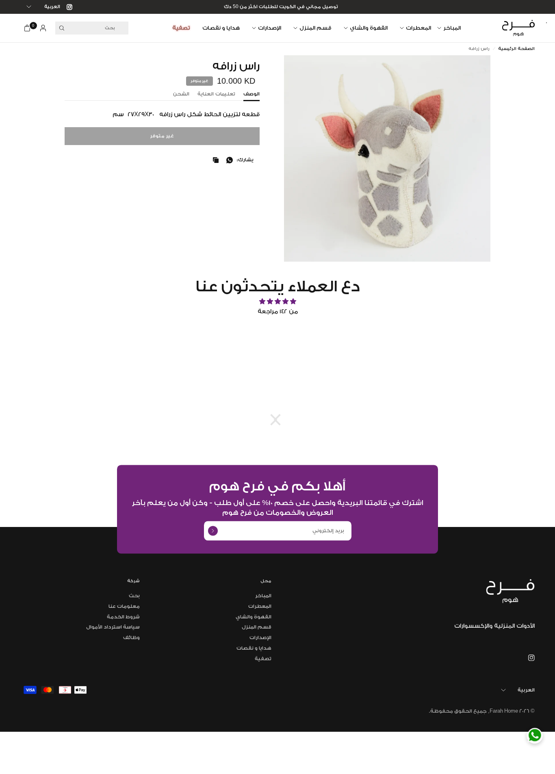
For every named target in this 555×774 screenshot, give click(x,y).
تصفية (181, 28)
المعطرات (418, 28)
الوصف (251, 94)
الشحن (181, 94)
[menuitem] (452, 28)
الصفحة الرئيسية (516, 49)
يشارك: (245, 160)
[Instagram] (66, 7)
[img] (277, 302)
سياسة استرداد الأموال (113, 627)
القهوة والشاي (369, 28)
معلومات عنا (124, 606)
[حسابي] (43, 28)
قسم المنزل (315, 28)
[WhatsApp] (535, 735)
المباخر (452, 28)
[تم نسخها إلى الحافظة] (214, 160)
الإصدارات (269, 28)
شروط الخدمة (123, 617)
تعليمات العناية (216, 94)
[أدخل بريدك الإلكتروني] (213, 531)
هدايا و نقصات (221, 28)
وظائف (131, 637)
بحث (134, 595)
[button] (279, 419)
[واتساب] (228, 160)
